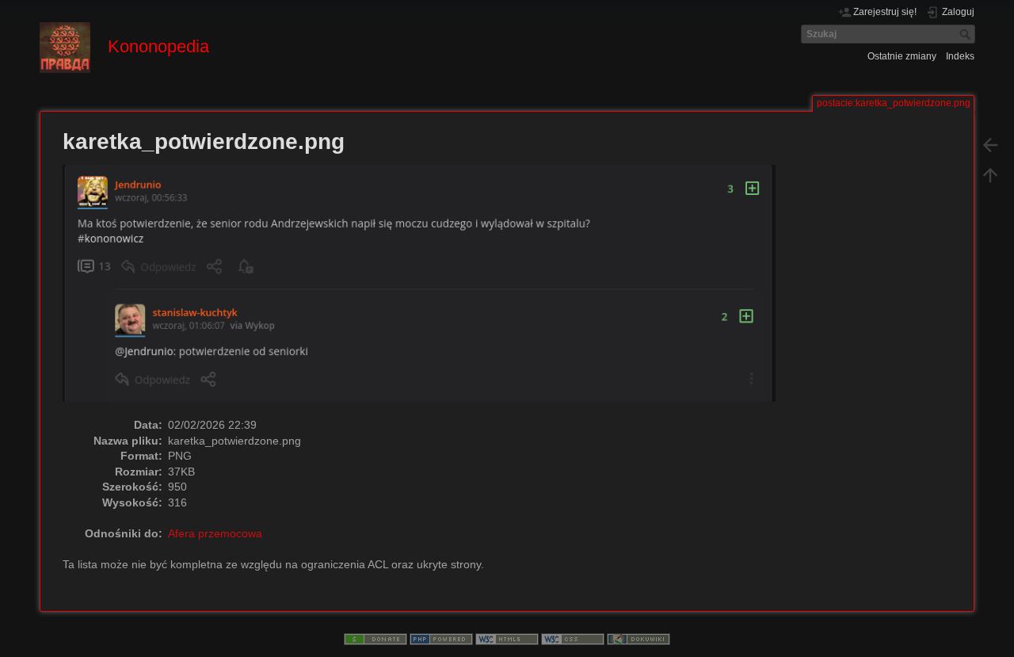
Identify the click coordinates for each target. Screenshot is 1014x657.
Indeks (960, 56)
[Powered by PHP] (441, 638)
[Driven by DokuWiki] (638, 638)
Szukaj (966, 34)
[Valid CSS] (572, 638)
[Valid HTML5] (507, 638)
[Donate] (375, 638)
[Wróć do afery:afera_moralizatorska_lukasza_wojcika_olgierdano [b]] (990, 144)
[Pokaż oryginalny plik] (427, 290)
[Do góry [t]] (990, 174)
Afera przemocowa (215, 533)
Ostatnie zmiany (901, 56)
